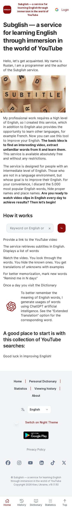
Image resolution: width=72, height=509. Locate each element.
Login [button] (65, 9)
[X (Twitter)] (64, 463)
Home (18, 381)
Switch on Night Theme (41, 422)
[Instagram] (19, 463)
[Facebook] (8, 463)
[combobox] (39, 410)
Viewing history (45, 388)
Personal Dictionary (43, 381)
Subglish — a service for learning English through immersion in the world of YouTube (32, 9)
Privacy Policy (36, 449)
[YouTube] (30, 463)
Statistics (20, 388)
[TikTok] (53, 463)
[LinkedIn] (41, 463)
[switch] (18, 422)
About (36, 395)
